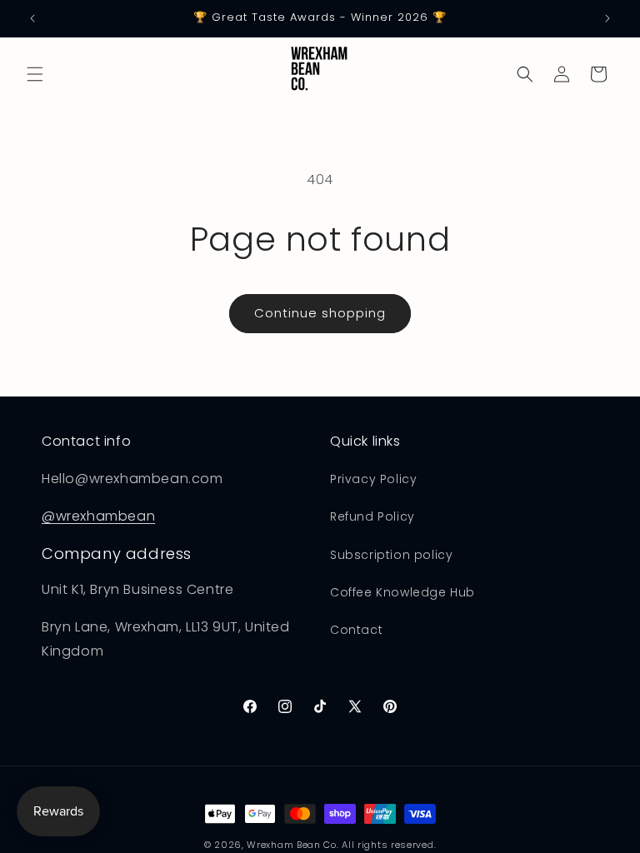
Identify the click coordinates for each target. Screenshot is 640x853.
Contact (356, 629)
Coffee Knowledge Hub (402, 592)
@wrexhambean (98, 516)
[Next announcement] (607, 18)
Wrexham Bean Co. (292, 844)
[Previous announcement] (32, 18)
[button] (35, 74)
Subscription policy (391, 554)
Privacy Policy (373, 479)
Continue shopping (320, 313)
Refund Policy (372, 516)
